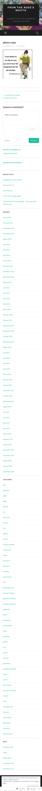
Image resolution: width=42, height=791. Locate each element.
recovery (6, 658)
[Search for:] (21, 140)
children (5, 534)
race (4, 647)
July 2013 (6, 288)
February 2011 (8, 439)
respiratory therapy (9, 669)
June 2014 (6, 244)
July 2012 (6, 353)
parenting (6, 636)
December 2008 (8, 472)
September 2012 (8, 342)
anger (5, 501)
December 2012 (8, 325)
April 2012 (6, 369)
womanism (6, 728)
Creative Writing (8, 544)
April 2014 (6, 255)
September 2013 (8, 277)
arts (4, 512)
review (5, 674)
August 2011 (7, 407)
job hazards (7, 620)
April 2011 (6, 428)
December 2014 (8, 228)
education (6, 566)
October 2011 (8, 396)
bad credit (6, 517)
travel (5, 701)
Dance (5, 555)
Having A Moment (9, 604)
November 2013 (8, 271)
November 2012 (8, 331)
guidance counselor (9, 598)
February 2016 (8, 223)
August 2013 (7, 282)
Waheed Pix (7, 723)
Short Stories (7, 685)
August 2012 (7, 347)
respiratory (6, 663)
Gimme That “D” (8, 185)
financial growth (8, 588)
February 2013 (8, 315)
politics (5, 642)
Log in (5, 752)
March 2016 (7, 217)
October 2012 (8, 336)
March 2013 (7, 309)
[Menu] (5, 33)
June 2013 (6, 293)
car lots (5, 523)
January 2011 (7, 444)
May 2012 (6, 363)
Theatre (5, 696)
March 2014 (7, 261)
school (5, 680)
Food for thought (8, 593)
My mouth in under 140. (12, 150)
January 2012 (7, 385)
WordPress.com (8, 769)
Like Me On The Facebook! (12, 162)
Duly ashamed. (8, 191)
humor (5, 615)
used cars (6, 712)
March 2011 (7, 434)
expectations (7, 577)
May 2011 (6, 423)
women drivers (8, 734)
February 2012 (8, 380)
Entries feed (7, 758)
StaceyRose (21, 46)
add (4, 485)
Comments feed (8, 763)
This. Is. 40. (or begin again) (12, 196)
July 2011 (6, 412)
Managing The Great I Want (12, 180)
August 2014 (7, 239)
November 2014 (8, 233)
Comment (32, 129)
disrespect (6, 561)
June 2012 (6, 358)
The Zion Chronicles (9, 690)
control (5, 539)
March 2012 (7, 374)
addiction (6, 490)
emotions (6, 571)
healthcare (6, 609)
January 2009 (7, 466)
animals (5, 506)
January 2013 (7, 320)
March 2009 (7, 461)
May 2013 (6, 298)
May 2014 (6, 250)
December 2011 (8, 390)
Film (4, 582)
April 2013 (6, 304)
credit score (7, 550)
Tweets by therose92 (10, 153)
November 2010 (8, 455)
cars (4, 528)
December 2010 (8, 450)
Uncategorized (8, 707)
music (5, 631)
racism (5, 652)
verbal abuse (7, 717)
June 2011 (6, 417)
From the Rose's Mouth (21, 9)
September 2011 (8, 401)
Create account (8, 747)
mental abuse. (7, 625)
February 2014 (8, 266)
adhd (4, 496)
